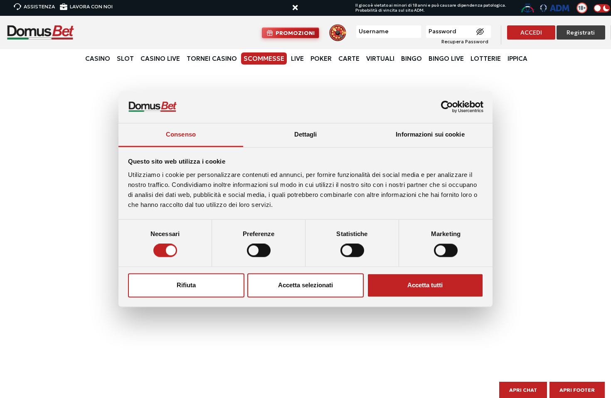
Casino (97, 58)
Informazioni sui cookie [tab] (430, 134)
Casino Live (160, 58)
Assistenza (39, 6)
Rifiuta (186, 285)
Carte (349, 58)
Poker (321, 58)
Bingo (411, 58)
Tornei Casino (212, 58)
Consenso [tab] (181, 134)
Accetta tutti (425, 285)
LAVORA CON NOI (91, 6)
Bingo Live (446, 58)
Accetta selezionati (305, 285)
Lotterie (486, 58)
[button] (303, 8)
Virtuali (380, 58)
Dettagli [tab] (305, 134)
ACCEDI (531, 32)
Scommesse (264, 58)
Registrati (581, 32)
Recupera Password (464, 42)
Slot (125, 58)
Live (297, 58)
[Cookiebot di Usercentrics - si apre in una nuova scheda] (447, 107)
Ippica (517, 58)
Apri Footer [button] (577, 390)
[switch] (259, 250)
